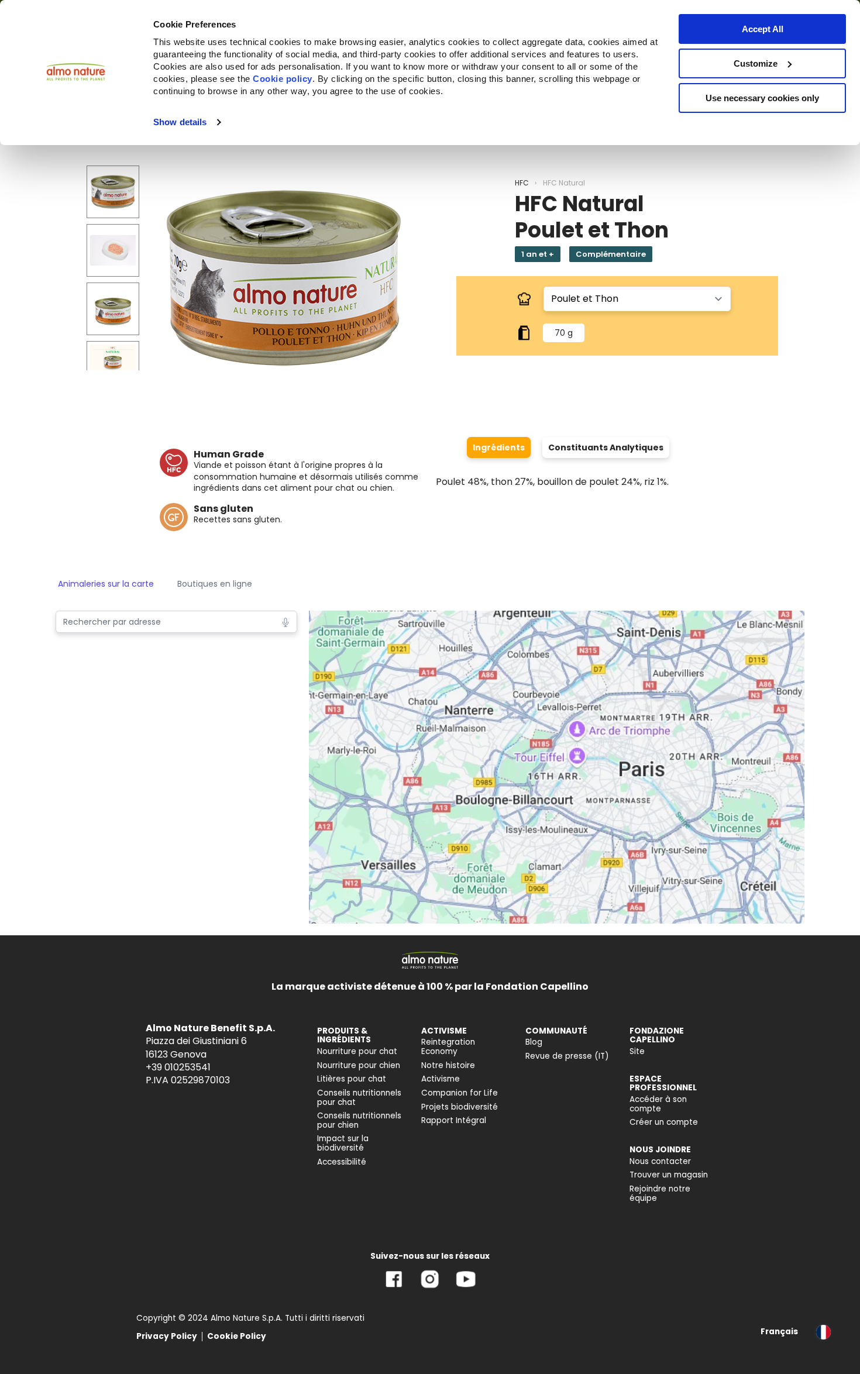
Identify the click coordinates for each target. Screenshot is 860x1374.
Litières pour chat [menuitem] (351, 1078)
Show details (180, 122)
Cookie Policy (236, 1336)
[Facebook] (394, 1287)
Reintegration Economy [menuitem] (448, 1046)
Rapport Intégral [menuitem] (453, 1120)
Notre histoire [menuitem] (448, 1065)
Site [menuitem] (637, 1051)
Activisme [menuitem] (440, 1078)
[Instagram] (430, 1287)
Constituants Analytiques (605, 447)
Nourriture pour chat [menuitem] (357, 1051)
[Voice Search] (285, 621)
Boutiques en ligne (214, 584)
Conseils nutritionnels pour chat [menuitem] (359, 1097)
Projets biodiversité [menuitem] (459, 1107)
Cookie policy (282, 79)
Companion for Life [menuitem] (459, 1092)
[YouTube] (466, 1287)
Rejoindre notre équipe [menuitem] (659, 1193)
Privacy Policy (166, 1336)
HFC (522, 183)
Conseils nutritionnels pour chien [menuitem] (359, 1120)
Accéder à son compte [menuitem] (658, 1104)
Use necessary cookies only (762, 98)
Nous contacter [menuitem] (660, 1161)
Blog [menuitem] (533, 1042)
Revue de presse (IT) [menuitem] (567, 1056)
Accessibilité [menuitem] (341, 1162)
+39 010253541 (178, 1067)
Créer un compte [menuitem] (663, 1122)
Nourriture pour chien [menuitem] (358, 1065)
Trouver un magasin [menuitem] (668, 1174)
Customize (756, 63)
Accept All (762, 29)
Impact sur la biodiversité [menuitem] (343, 1143)
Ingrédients (499, 447)
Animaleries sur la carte (106, 584)
